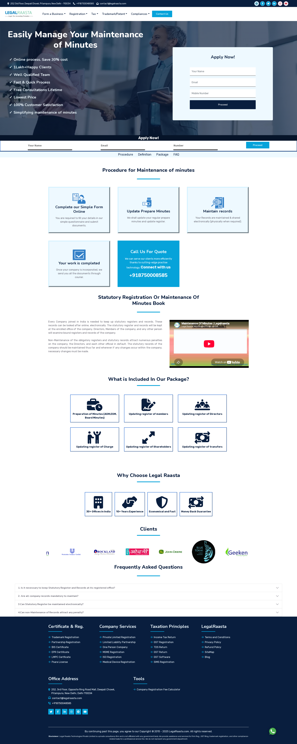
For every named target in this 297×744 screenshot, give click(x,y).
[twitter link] (256, 3)
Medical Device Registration (119, 662)
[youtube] (286, 3)
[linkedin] (274, 3)
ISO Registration (112, 657)
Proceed (223, 104)
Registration (77, 14)
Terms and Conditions (217, 637)
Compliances (139, 14)
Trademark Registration (65, 637)
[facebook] (262, 3)
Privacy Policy (213, 642)
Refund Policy (213, 647)
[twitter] (268, 3)
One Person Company (115, 647)
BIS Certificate (60, 647)
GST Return (160, 652)
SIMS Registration (164, 662)
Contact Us (162, 14)
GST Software (162, 657)
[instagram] (280, 3)
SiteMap (209, 652)
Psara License (60, 662)
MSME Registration (113, 652)
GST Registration (164, 642)
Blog (207, 657)
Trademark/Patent (113, 14)
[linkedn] (64, 711)
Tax (93, 14)
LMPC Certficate (61, 657)
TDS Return (160, 647)
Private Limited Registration (119, 637)
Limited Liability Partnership (119, 642)
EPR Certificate (60, 652)
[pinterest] (78, 711)
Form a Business (53, 14)
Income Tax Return (165, 637)
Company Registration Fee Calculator (158, 689)
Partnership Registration (66, 642)
